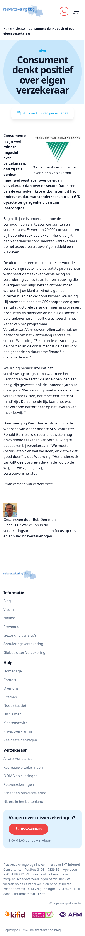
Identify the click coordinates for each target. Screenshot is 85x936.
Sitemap (10, 697)
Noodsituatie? (14, 705)
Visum (8, 609)
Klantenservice (15, 722)
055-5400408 (31, 829)
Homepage (12, 671)
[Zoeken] (64, 11)
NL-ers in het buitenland (23, 801)
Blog (7, 600)
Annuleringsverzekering (23, 643)
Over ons (11, 688)
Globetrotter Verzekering (24, 652)
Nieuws (20, 28)
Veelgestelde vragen (20, 740)
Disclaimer (12, 714)
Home (7, 28)
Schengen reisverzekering (24, 793)
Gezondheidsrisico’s (20, 635)
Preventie (11, 626)
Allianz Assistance (17, 758)
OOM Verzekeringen (20, 775)
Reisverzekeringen (18, 784)
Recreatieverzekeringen (23, 767)
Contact (9, 679)
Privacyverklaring (17, 731)
